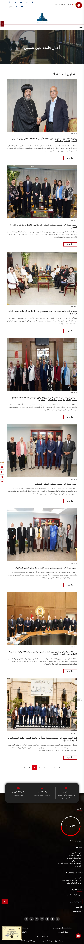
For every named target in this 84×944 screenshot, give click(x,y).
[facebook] (32, 2)
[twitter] (27, 2)
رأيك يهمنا (79, 907)
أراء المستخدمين (76, 911)
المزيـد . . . (78, 866)
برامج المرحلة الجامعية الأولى (71, 880)
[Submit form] (5, 901)
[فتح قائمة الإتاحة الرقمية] (79, 5)
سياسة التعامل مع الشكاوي (62, 928)
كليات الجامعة (77, 878)
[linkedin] (9, 2)
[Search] (2, 24)
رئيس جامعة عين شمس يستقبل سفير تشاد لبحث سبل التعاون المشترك (46, 568)
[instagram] (15, 2)
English (10, 7)
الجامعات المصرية (75, 855)
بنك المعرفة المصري (74, 858)
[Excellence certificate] (12, 933)
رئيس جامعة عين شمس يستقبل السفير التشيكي (56, 484)
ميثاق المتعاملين (62, 932)
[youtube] (21, 2)
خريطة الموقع (77, 853)
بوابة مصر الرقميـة (75, 861)
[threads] (16, 7)
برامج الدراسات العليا (74, 883)
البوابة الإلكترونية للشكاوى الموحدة (70, 863)
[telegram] (22, 7)
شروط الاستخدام (42, 936)
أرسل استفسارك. (18, 795)
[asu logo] (42, 17)
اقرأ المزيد (70, 158)
